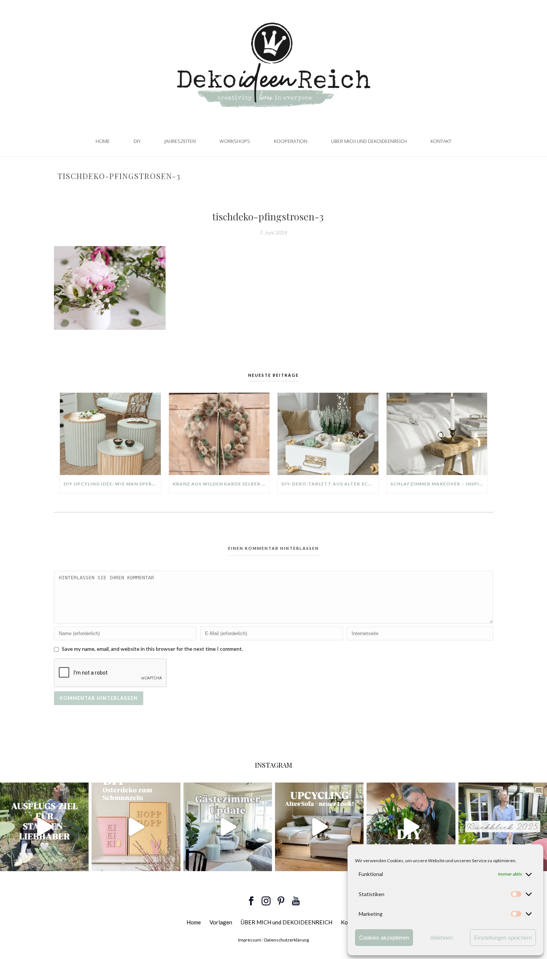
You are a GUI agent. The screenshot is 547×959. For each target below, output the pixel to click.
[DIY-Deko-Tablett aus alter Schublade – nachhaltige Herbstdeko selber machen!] (328, 434)
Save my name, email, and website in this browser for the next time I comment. (152, 649)
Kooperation (290, 141)
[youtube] (295, 901)
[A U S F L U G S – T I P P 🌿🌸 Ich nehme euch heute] (44, 827)
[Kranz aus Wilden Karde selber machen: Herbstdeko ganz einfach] (219, 434)
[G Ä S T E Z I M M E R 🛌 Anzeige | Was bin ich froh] (227, 827)
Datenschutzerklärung (286, 940)
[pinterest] (280, 901)
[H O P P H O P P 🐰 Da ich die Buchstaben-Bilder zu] (136, 827)
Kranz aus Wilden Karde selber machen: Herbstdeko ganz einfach (221, 484)
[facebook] (251, 901)
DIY (137, 141)
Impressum (249, 940)
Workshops (235, 141)
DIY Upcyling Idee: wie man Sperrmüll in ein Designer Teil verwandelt (112, 484)
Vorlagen (220, 922)
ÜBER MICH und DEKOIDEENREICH (369, 141)
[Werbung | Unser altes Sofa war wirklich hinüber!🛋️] (319, 827)
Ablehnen (441, 937)
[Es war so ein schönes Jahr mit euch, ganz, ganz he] (502, 827)
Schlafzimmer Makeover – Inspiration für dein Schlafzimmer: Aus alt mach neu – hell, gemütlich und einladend (438, 484)
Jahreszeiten (180, 141)
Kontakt (441, 141)
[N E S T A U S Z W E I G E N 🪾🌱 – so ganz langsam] (411, 827)
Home (103, 141)
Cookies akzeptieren (384, 937)
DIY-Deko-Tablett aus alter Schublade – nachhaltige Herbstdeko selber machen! (329, 484)
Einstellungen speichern (503, 937)
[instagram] (266, 901)
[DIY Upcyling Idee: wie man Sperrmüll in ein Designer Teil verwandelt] (110, 434)
